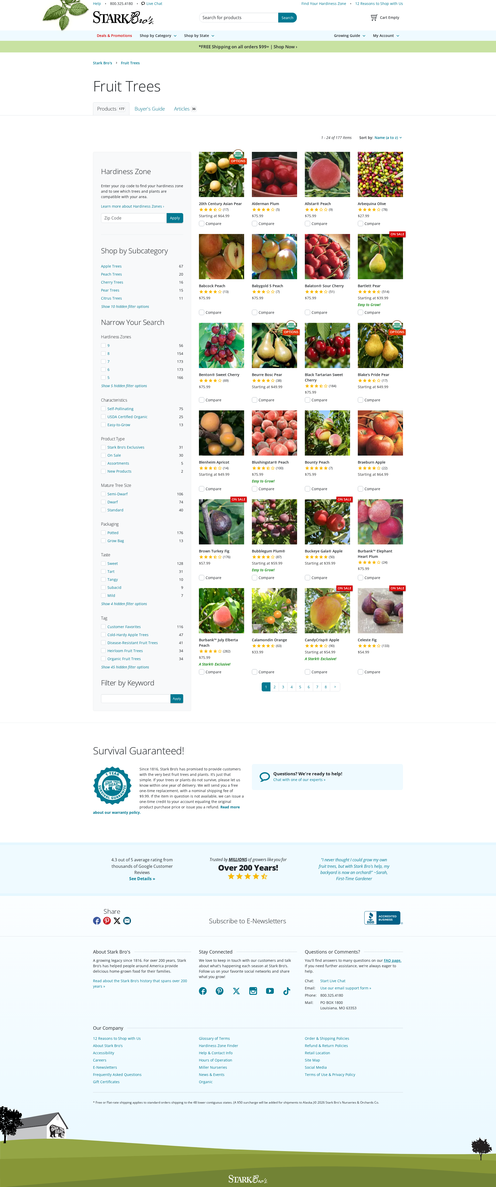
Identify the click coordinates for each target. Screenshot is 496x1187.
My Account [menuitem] (383, 35)
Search (287, 17)
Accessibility (103, 1052)
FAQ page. (392, 960)
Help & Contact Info (216, 1052)
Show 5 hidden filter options (124, 385)
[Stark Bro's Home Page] (123, 17)
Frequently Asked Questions (117, 1074)
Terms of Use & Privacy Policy (330, 1074)
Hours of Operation (215, 1060)
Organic (206, 1081)
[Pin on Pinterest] (107, 921)
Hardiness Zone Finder (218, 1045)
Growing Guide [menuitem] (347, 35)
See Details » (142, 878)
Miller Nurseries (213, 1067)
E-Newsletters (105, 1067)
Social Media (316, 1067)
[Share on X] (117, 921)
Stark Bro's (102, 62)
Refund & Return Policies (326, 1045)
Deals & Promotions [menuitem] (114, 35)
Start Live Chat (332, 980)
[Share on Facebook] (97, 921)
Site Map (312, 1060)
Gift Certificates (106, 1081)
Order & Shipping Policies (327, 1038)
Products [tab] (110, 108)
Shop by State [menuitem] (196, 35)
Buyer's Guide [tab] (150, 108)
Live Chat (154, 3)
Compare (213, 223)
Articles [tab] (185, 108)
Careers (99, 1060)
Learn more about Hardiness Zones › (132, 206)
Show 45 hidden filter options (125, 667)
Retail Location (317, 1052)
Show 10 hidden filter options (125, 306)
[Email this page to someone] (127, 921)
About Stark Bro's (108, 1045)
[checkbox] (142, 345)
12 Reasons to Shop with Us (379, 3)
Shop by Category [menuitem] (155, 35)
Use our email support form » (345, 988)
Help (97, 3)
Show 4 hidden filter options (124, 603)
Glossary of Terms (214, 1038)
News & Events (211, 1074)
